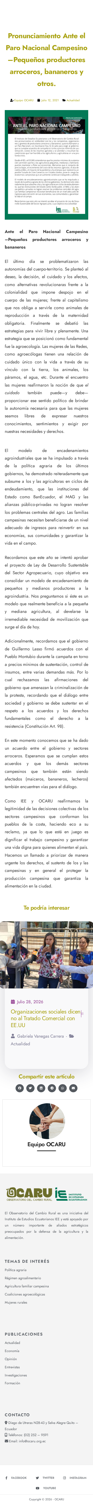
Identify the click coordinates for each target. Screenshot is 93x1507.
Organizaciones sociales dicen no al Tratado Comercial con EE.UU (46, 1018)
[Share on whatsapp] (62, 1088)
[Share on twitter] (30, 1088)
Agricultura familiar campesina (27, 1286)
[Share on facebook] (20, 1088)
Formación (12, 1383)
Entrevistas (12, 1367)
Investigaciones (16, 1375)
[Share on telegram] (52, 1088)
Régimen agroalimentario (23, 1278)
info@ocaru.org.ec (32, 1441)
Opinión (11, 1359)
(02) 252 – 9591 (36, 1435)
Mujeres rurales (16, 1302)
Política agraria (15, 1270)
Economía (12, 1350)
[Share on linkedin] (41, 1088)
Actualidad (73, 100)
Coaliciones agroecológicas (25, 1294)
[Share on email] (73, 1088)
